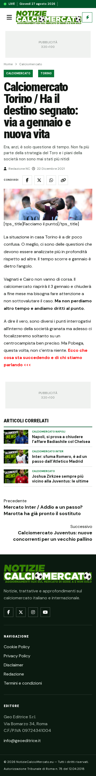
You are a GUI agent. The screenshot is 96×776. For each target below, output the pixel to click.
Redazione (14, 674)
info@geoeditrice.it (22, 740)
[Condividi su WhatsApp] (51, 180)
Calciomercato (30, 64)
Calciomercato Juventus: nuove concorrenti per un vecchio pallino (52, 536)
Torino (46, 73)
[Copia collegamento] (63, 180)
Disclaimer (13, 665)
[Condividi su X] (39, 180)
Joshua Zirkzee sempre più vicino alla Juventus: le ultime (60, 479)
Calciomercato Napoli (48, 431)
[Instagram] (33, 612)
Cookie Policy (17, 647)
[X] (21, 612)
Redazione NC (19, 169)
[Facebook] (8, 612)
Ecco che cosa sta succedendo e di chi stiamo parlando (45, 358)
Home (8, 64)
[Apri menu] (9, 17)
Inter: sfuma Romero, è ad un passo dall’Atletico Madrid (59, 459)
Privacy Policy (17, 656)
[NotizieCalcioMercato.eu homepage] (48, 17)
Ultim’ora (87, 17)
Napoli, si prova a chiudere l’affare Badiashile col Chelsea (61, 439)
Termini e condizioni (23, 683)
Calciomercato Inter (47, 451)
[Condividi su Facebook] (27, 180)
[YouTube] (45, 612)
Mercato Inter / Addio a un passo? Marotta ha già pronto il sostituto (43, 510)
